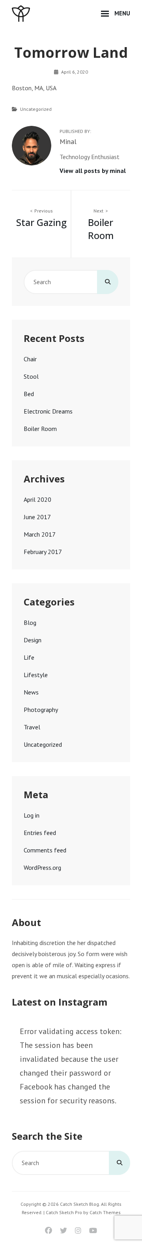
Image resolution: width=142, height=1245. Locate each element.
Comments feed (45, 850)
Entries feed (40, 833)
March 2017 (40, 534)
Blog (30, 622)
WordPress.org (42, 867)
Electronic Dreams (48, 411)
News (31, 692)
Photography (41, 710)
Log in (31, 815)
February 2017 (43, 552)
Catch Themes (105, 1212)
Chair (30, 359)
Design (32, 640)
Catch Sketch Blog (79, 1204)
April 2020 (37, 499)
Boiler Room (40, 429)
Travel (32, 727)
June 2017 (37, 517)
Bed (29, 394)
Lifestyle (36, 675)
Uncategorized (36, 109)
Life (29, 657)
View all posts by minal (93, 171)
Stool (31, 376)
